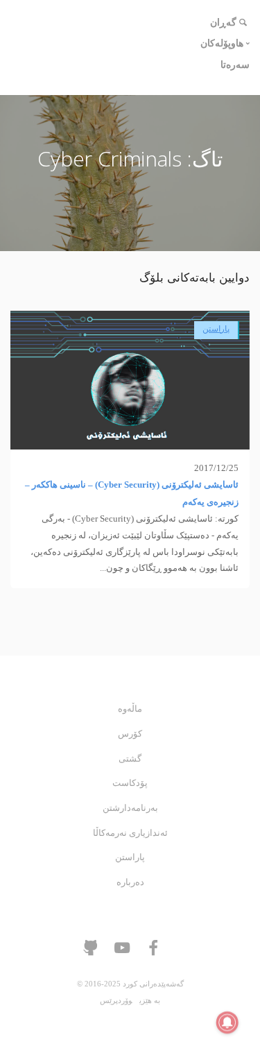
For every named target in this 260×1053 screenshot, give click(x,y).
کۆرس (130, 734)
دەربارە (130, 882)
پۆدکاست (130, 783)
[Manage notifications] (227, 1022)
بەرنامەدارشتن (130, 808)
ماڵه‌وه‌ (130, 709)
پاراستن (215, 329)
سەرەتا (235, 65)
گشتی (130, 759)
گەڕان (223, 22)
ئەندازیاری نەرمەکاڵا (130, 833)
